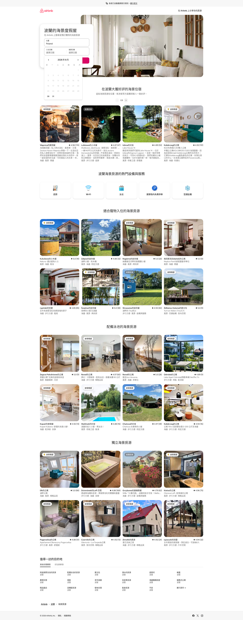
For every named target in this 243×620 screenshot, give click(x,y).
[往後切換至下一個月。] (78, 60)
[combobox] (66, 43)
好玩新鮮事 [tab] (59, 564)
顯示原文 (133, 3)
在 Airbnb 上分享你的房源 (190, 10)
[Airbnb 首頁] (46, 11)
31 (53, 96)
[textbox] (55, 52)
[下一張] (126, 100)
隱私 (59, 615)
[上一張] (117, 100)
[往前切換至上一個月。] (48, 60)
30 (48, 96)
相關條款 (67, 615)
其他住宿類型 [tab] (45, 564)
